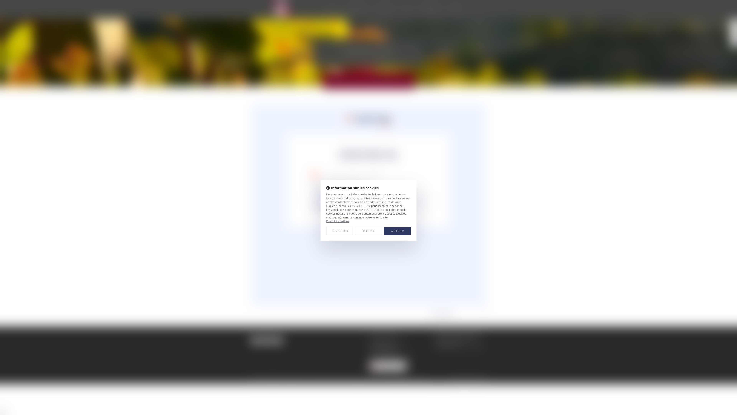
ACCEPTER (397, 231)
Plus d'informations (337, 221)
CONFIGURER (340, 231)
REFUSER (368, 231)
